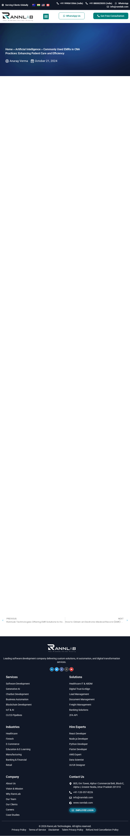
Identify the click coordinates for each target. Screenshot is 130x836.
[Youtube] (71, 667)
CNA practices (92, 198)
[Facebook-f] (62, 667)
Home (9, 49)
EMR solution (43, 293)
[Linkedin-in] (52, 667)
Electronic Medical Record (22, 126)
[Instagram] (66, 667)
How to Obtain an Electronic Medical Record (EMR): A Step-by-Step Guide (62, 397)
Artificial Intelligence (28, 49)
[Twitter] (57, 667)
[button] (46, 16)
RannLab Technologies (89, 382)
